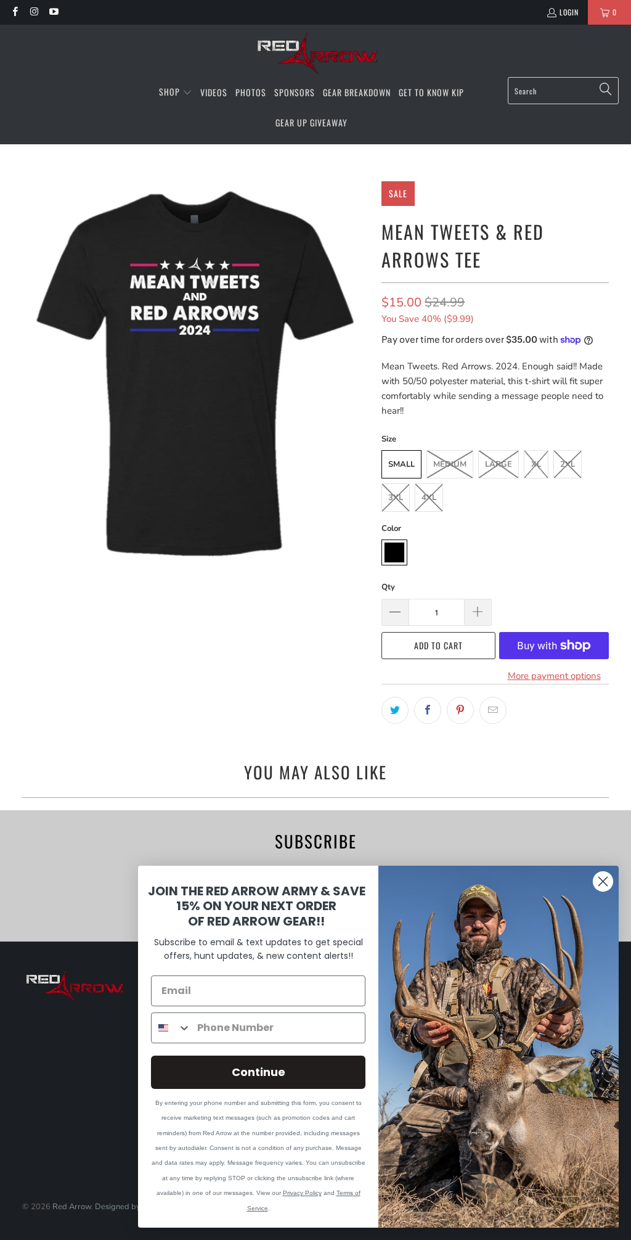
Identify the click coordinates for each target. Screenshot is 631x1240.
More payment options (554, 676)
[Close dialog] (603, 881)
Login (569, 12)
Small (401, 464)
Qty (388, 587)
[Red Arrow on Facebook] (14, 12)
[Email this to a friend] (493, 710)
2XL (567, 464)
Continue (258, 1072)
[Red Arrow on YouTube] (53, 12)
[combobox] (171, 1028)
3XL (395, 497)
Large (498, 464)
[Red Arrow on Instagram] (33, 12)
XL (536, 464)
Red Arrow (71, 1206)
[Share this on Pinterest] (460, 710)
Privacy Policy (302, 1192)
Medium (449, 464)
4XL (428, 497)
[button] (175, 92)
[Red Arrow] (316, 54)
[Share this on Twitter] (395, 710)
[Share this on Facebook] (427, 710)
